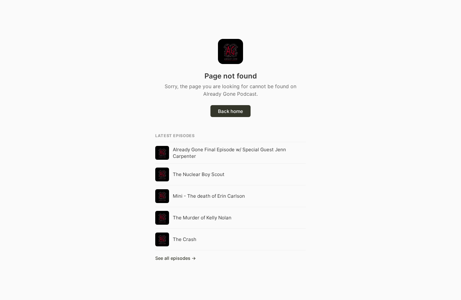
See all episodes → (175, 258)
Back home (230, 111)
